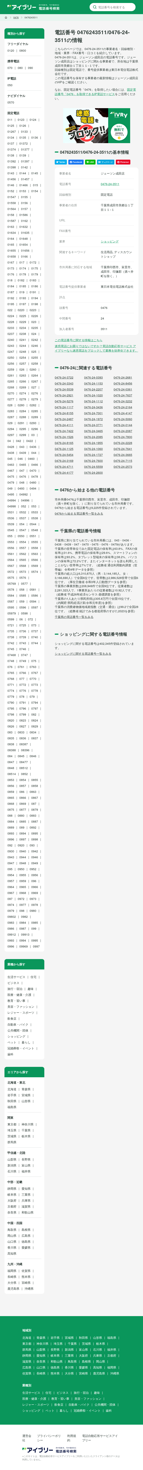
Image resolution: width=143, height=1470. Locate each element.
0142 (24, 167)
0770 (33, 679)
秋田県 (11, 1101)
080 (20, 68)
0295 (22, 429)
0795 (10, 708)
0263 (22, 375)
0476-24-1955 (93, 443)
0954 (10, 875)
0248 (22, 351)
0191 (33, 292)
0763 (33, 667)
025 (33, 351)
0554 (22, 542)
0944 (22, 857)
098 (21, 911)
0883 (33, 815)
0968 (22, 893)
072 (30, 619)
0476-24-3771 (93, 425)
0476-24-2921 (64, 395)
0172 (33, 262)
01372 (23, 143)
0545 (10, 530)
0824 (34, 720)
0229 (22, 322)
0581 (33, 589)
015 (35, 185)
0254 (22, 357)
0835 (10, 738)
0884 (10, 821)
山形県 (26, 1101)
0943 (10, 857)
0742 (10, 643)
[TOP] (5, 17)
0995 (34, 940)
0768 (10, 679)
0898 (34, 839)
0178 (22, 274)
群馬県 (11, 1142)
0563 (34, 554)
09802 (11, 916)
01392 (11, 161)
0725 (22, 625)
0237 (10, 334)
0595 (10, 607)
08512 (23, 768)
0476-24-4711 (64, 466)
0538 (34, 518)
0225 (22, 316)
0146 (10, 185)
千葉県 (26, 1130)
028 (9, 405)
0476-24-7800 (123, 437)
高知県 (11, 1253)
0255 (34, 357)
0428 (10, 447)
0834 (33, 732)
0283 (10, 411)
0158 (10, 215)
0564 (10, 560)
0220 (21, 310)
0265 (10, 381)
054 (21, 524)
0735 (10, 631)
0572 (10, 571)
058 (21, 589)
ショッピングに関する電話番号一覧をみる (83, 653)
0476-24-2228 (123, 443)
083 (9, 732)
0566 (34, 560)
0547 (22, 530)
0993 (10, 940)
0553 (10, 542)
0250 (10, 357)
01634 (11, 232)
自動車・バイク (17, 1024)
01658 (11, 256)
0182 (21, 280)
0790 (10, 702)
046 (20, 458)
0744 (34, 643)
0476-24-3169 (64, 461)
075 (33, 661)
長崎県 (11, 1276)
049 (9, 488)
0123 (21, 119)
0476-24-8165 (64, 443)
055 (9, 536)
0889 (10, 827)
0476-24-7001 (93, 413)
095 (9, 869)
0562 (22, 554)
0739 (22, 637)
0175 (34, 268)
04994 (11, 500)
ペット (11, 1042)
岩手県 (11, 1095)
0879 (34, 809)
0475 (10, 476)
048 (21, 482)
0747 (24, 655)
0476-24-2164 (123, 407)
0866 (22, 797)
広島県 (26, 1235)
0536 (10, 518)
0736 (22, 631)
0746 (22, 649)
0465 (22, 464)
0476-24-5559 (93, 466)
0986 (10, 928)
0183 (33, 280)
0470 (33, 470)
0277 (10, 399)
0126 (22, 125)
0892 (33, 827)
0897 (22, 839)
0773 (34, 684)
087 (33, 803)
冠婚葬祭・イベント (20, 1048)
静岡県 (11, 1188)
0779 (10, 696)
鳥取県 (11, 1229)
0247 (10, 351)
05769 (11, 583)
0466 (34, 464)
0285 (34, 411)
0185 (22, 286)
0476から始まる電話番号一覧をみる (79, 513)
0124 (33, 119)
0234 (22, 328)
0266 (22, 381)
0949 (34, 863)
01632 (23, 227)
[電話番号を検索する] (95, 7)
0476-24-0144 (123, 425)
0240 (10, 340)
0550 (21, 536)
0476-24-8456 (123, 383)
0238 (22, 334)
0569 (34, 566)
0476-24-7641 (123, 449)
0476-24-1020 (93, 395)
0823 (22, 720)
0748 (10, 661)
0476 (22, 476)
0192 (10, 298)
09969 (23, 946)
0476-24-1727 (93, 455)
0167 (10, 262)
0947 (10, 863)
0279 (34, 399)
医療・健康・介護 (19, 995)
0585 (22, 595)
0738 (10, 637)
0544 (33, 524)
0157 (24, 209)
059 (21, 601)
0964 (10, 887)
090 (30, 68)
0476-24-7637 (123, 395)
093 (32, 845)
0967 (10, 893)
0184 (10, 286)
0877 (22, 809)
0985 (34, 922)
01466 (23, 185)
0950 (21, 869)
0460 (31, 458)
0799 (22, 714)
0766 (22, 673)
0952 (33, 869)
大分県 (11, 1282)
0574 (34, 571)
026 (21, 369)
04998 (11, 506)
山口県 (11, 1241)
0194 (34, 298)
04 (9, 441)
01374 (11, 149)
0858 (34, 786)
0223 (33, 310)
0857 (22, 786)
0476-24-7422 (64, 431)
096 (33, 881)
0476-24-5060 (123, 419)
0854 (22, 780)
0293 (33, 423)
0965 (22, 887)
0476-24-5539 (64, 389)
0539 (10, 524)
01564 (11, 209)
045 (9, 458)
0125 (10, 125)
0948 (22, 863)
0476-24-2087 (123, 431)
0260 (33, 369)
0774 (10, 690)
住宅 (33, 977)
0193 (22, 298)
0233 (10, 328)
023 (33, 322)
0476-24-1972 (93, 419)
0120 (10, 50)
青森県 (26, 1089)
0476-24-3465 (93, 431)
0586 (34, 595)
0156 (24, 203)
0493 (21, 488)
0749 (22, 661)
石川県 (11, 1171)
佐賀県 (26, 1271)
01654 (23, 244)
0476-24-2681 (123, 377)
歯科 (10, 1054)
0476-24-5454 (64, 455)
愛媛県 (26, 1247)
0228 (10, 322)
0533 (34, 512)
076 (9, 667)
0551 (33, 536)
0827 (22, 726)
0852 (24, 774)
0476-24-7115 (123, 461)
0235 (34, 328)
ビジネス (13, 983)
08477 (23, 762)
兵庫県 (26, 1200)
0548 (34, 530)
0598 (24, 613)
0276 (34, 393)
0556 (10, 548)
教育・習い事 (16, 1000)
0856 (10, 786)
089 (21, 827)
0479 (10, 482)
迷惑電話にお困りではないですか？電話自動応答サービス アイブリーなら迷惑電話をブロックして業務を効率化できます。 (96, 348)
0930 (10, 851)
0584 (10, 595)
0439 (22, 453)
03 (33, 435)
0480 (33, 482)
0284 (22, 411)
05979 (11, 613)
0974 (10, 905)
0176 (10, 274)
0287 (10, 417)
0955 (22, 875)
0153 (22, 191)
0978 (34, 905)
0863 (33, 792)
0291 (21, 423)
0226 (34, 316)
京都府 (11, 1206)
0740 (34, 637)
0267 (34, 381)
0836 (22, 738)
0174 (22, 268)
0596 (22, 607)
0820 (10, 720)
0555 (34, 542)
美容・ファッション (20, 1006)
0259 (10, 369)
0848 (10, 768)
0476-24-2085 (93, 437)
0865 (10, 797)
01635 (25, 232)
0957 (10, 881)
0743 (22, 643)
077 (21, 679)
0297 (10, 435)
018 (9, 280)
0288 (22, 417)
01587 (11, 221)
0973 (33, 899)
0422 (29, 441)
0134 (10, 137)
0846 (33, 756)
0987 (22, 928)
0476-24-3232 (123, 401)
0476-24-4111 (64, 425)
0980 (33, 911)
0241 (22, 340)
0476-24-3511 (110, 184)
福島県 (11, 1107)
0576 (22, 577)
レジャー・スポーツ (20, 1012)
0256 (10, 363)
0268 (10, 387)
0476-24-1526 (64, 437)
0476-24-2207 (93, 389)
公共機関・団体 (17, 1030)
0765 (10, 673)
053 (33, 506)
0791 (22, 702)
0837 (34, 738)
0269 (22, 387)
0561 (10, 554)
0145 (34, 173)
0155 (24, 197)
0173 (10, 268)
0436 (33, 447)
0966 (34, 887)
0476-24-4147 (123, 413)
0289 (34, 417)
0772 (22, 684)
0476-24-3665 (123, 455)
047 (21, 470)
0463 (10, 464)
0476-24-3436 (93, 407)
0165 (10, 244)
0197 (22, 304)
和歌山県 (28, 1212)
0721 (10, 625)
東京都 (11, 1124)
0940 (22, 851)
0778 (34, 690)
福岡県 (11, 1271)
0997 (36, 946)
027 (33, 387)
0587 (10, 601)
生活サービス (16, 977)
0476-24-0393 (93, 377)
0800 (22, 50)
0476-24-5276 (64, 401)
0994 (22, 940)
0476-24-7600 (93, 461)
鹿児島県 (13, 1288)
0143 (10, 173)
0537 (22, 518)
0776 (22, 690)
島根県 (26, 1229)
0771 (10, 684)
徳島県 (26, 1241)
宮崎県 (26, 1282)
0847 (10, 762)
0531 (10, 512)
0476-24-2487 (64, 419)
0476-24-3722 (64, 377)
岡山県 (11, 1235)
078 (21, 696)
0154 (34, 191)
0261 (10, 375)
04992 (23, 494)
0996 (10, 946)
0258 (34, 363)
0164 (10, 238)
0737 (34, 631)
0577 (24, 583)
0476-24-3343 (64, 383)
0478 (34, 476)
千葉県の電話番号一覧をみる (74, 617)
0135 (22, 137)
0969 (34, 893)
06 (21, 619)
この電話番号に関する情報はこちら (78, 340)
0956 (34, 875)
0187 (10, 292)
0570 (10, 102)
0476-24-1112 (93, 401)
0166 (24, 256)
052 (23, 506)
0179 (34, 274)
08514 (11, 774)
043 (21, 447)
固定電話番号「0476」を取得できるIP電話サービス (95, 91)
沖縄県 (29, 1288)
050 (9, 85)
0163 (10, 227)
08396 (25, 750)
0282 (33, 405)
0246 (34, 345)
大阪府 (11, 1200)
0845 (21, 756)
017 (21, 262)
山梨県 (11, 1159)
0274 (22, 393)
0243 (10, 345)
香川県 (11, 1247)
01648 (23, 238)
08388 (11, 750)
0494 (33, 488)
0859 (10, 792)
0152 (10, 191)
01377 (25, 149)
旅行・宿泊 (14, 989)
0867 (34, 797)
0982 (24, 916)
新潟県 (11, 1165)
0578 (10, 589)
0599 (10, 619)
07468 (11, 655)
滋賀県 (26, 1206)
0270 (10, 393)
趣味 (31, 989)
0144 (22, 173)
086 (21, 792)
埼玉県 (11, 1130)
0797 (34, 708)
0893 (10, 833)
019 (21, 292)
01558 (11, 203)
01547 (11, 197)
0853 (10, 780)
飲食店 (11, 1018)
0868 (10, 803)
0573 (22, 571)
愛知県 (26, 1188)
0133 (24, 131)
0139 (22, 155)
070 (9, 68)
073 (33, 625)
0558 (34, 548)
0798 (10, 714)
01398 (11, 167)
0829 (34, 726)
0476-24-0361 (123, 389)
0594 (33, 601)
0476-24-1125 (64, 449)
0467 (10, 470)
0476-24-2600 (93, 472)
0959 (22, 881)
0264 (34, 375)
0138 (10, 155)
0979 (10, 911)
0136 (34, 137)
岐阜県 (11, 1194)
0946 (34, 857)
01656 (25, 250)
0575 (10, 577)
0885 (22, 821)
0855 (34, 780)
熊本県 (26, 1276)
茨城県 (11, 1136)
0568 (22, 566)
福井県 (26, 1171)
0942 (34, 851)
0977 (22, 905)
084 (9, 756)
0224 (10, 316)
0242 (34, 340)
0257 (22, 363)
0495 (10, 494)
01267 (11, 131)
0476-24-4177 (64, 472)
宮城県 (26, 1095)
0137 (10, 143)
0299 (22, 435)
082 (33, 714)
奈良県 (11, 1212)
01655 (11, 250)
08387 (23, 744)
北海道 (11, 1089)
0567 (10, 566)
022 (9, 310)
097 (9, 899)
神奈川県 (28, 1124)
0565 (22, 560)
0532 (22, 512)
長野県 (26, 1159)
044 (33, 453)
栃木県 (26, 1136)
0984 (22, 922)
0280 (21, 405)
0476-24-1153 (93, 383)
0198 (34, 304)
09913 (25, 934)
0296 (34, 429)
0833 (21, 732)
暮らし (26, 1042)
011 (9, 119)
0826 (10, 726)
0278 (22, 399)
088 (9, 815)
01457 (25, 179)
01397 (25, 161)
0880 (21, 815)
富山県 (26, 1165)
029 (9, 423)
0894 (22, 833)
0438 (10, 453)
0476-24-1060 (93, 449)
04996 (25, 500)
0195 (10, 304)
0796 (22, 708)
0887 (34, 821)
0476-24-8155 (64, 413)
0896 (10, 839)
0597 (34, 607)
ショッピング (110, 241)
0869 (22, 803)
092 (9, 845)
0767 (34, 673)
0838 (10, 744)
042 (18, 441)
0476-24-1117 (64, 407)
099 (33, 928)
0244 (22, 345)
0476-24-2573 (123, 466)
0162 (24, 221)
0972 (21, 899)
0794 (34, 702)
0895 (34, 833)
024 (33, 334)
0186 (34, 286)
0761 (21, 667)
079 (32, 696)
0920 (21, 845)
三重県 (26, 1194)
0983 (10, 922)
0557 (22, 548)
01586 (23, 215)
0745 (10, 649)
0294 (10, 429)
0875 (10, 809)
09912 (11, 934)
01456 (11, 179)
